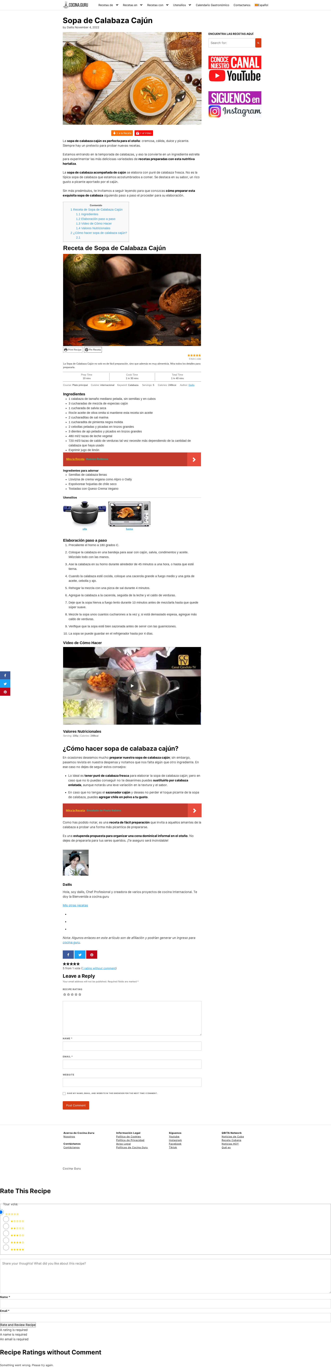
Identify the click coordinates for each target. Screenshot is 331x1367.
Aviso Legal (123, 1143)
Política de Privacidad (130, 1140)
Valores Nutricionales (93, 228)
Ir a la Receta (123, 133)
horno (129, 528)
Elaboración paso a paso (95, 219)
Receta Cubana (231, 1140)
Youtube (174, 1136)
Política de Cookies (128, 1136)
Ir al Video (145, 133)
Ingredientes (87, 214)
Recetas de (105, 5)
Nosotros (69, 1136)
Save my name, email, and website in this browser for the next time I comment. (112, 1093)
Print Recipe (74, 349)
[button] (188, 355)
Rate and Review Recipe (18, 1325)
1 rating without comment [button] (99, 968)
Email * (4, 1310)
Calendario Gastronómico (212, 5)
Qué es (226, 1147)
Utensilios (179, 5)
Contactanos (242, 5)
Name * (5, 1297)
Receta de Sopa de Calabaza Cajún (97, 209)
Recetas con (155, 5)
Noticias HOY (230, 1143)
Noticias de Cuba (233, 1136)
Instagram (175, 1140)
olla (85, 528)
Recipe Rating (72, 989)
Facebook (175, 1143)
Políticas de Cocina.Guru (132, 1147)
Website (68, 1074)
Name (67, 1038)
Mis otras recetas (75, 905)
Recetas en (130, 5)
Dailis (191, 385)
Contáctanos (71, 1147)
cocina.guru (71, 942)
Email (68, 1056)
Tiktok (173, 1147)
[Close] (0, 1200)
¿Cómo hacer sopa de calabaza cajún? (99, 233)
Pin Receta (94, 349)
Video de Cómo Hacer (94, 223)
